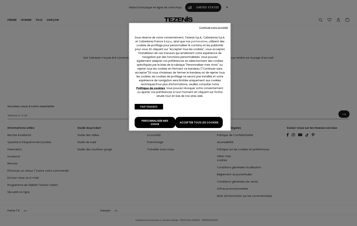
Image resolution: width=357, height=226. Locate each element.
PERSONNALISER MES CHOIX (154, 122)
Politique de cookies (150, 88)
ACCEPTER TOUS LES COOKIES (199, 122)
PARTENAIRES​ (148, 107)
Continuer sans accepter (213, 27)
